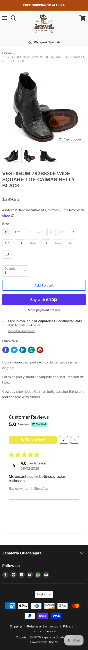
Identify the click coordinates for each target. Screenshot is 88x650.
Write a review (33, 440)
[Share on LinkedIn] (22, 350)
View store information (21, 331)
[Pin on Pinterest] (40, 350)
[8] (52, 237)
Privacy (68, 626)
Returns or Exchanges (42, 626)
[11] (46, 248)
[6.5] (18, 237)
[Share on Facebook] (5, 350)
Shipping (16, 626)
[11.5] (58, 248)
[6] (7, 237)
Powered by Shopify (44, 642)
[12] (71, 248)
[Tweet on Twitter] (14, 350)
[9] (74, 237)
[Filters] (63, 440)
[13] (7, 260)
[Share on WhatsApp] (31, 350)
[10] (20, 248)
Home (7, 53)
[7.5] (41, 237)
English (41, 594)
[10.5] (33, 248)
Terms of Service (44, 631)
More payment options (44, 310)
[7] (29, 237)
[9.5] (8, 248)
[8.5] (63, 237)
